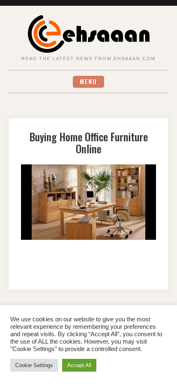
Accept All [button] (79, 365)
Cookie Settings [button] (34, 365)
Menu (88, 81)
